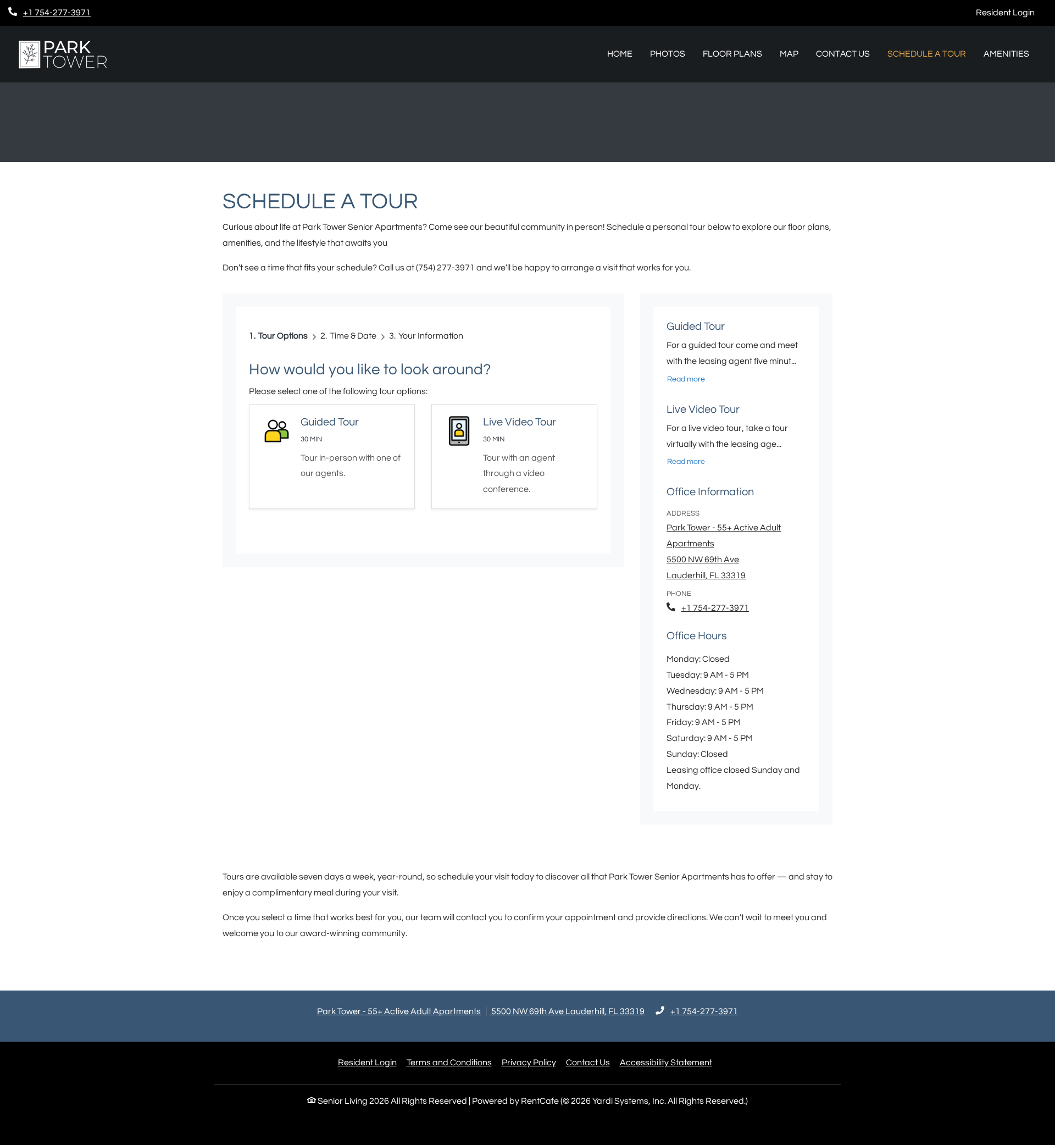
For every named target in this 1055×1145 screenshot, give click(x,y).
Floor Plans (732, 53)
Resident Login (1011, 12)
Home (619, 53)
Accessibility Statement (666, 1062)
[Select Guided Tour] (331, 456)
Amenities (1006, 53)
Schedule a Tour (926, 53)
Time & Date (353, 335)
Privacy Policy (529, 1062)
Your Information (430, 335)
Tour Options (283, 335)
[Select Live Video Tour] (514, 456)
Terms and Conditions (449, 1062)
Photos (667, 53)
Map (789, 53)
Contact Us (843, 53)
